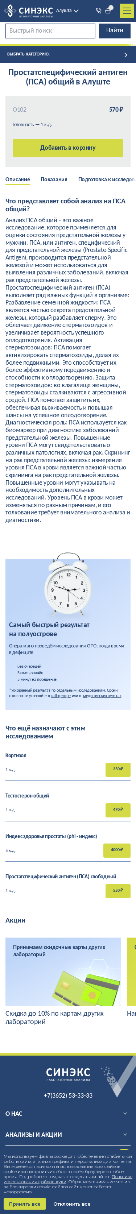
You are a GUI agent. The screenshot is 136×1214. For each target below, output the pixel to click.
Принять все (25, 1204)
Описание (17, 180)
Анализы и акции (33, 1135)
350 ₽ (118, 769)
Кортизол (15, 756)
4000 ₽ (117, 850)
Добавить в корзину (68, 148)
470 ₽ (118, 810)
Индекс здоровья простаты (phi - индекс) (51, 837)
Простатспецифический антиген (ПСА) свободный (60, 877)
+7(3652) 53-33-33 (68, 1096)
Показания (54, 180)
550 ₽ (118, 890)
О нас (13, 1114)
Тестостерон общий (27, 796)
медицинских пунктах (102, 696)
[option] (23, 180)
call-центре (60, 696)
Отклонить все (72, 1204)
